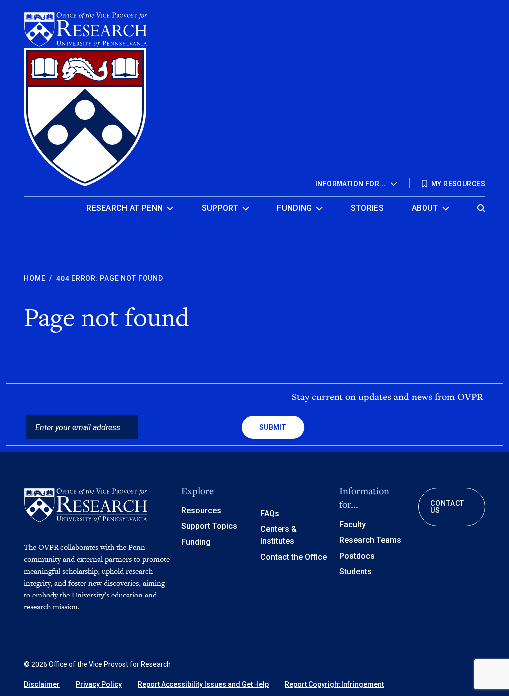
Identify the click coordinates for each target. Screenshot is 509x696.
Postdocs (357, 556)
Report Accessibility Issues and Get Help (203, 684)
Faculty (352, 524)
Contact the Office (293, 557)
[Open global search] (481, 206)
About (425, 208)
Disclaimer (42, 684)
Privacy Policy (99, 684)
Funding (294, 208)
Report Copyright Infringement (334, 684)
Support (220, 208)
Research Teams (370, 540)
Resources (201, 510)
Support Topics (209, 526)
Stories (367, 208)
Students (355, 571)
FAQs (269, 513)
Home (34, 278)
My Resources (458, 184)
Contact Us (447, 506)
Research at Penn (124, 208)
